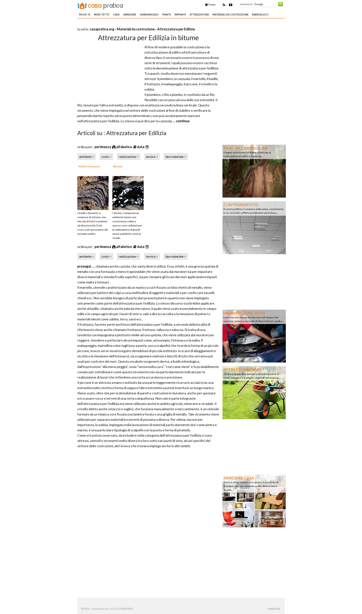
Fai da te (84, 14)
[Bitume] (129, 192)
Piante (166, 14)
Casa (116, 14)
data (141, 147)
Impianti (180, 14)
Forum (212, 4)
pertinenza (103, 147)
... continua (181, 121)
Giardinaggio (149, 14)
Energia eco (260, 14)
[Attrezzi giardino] (254, 392)
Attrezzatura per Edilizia (176, 29)
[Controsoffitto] (254, 227)
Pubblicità (274, 608)
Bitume (117, 166)
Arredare (129, 14)
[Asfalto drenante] (94, 192)
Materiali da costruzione (230, 14)
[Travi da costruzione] (254, 171)
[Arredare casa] (254, 501)
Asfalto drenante (89, 166)
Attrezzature (199, 14)
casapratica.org (102, 29)
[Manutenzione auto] (254, 336)
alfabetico (124, 147)
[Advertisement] (121, 24)
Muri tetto (101, 14)
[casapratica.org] (100, 5)
